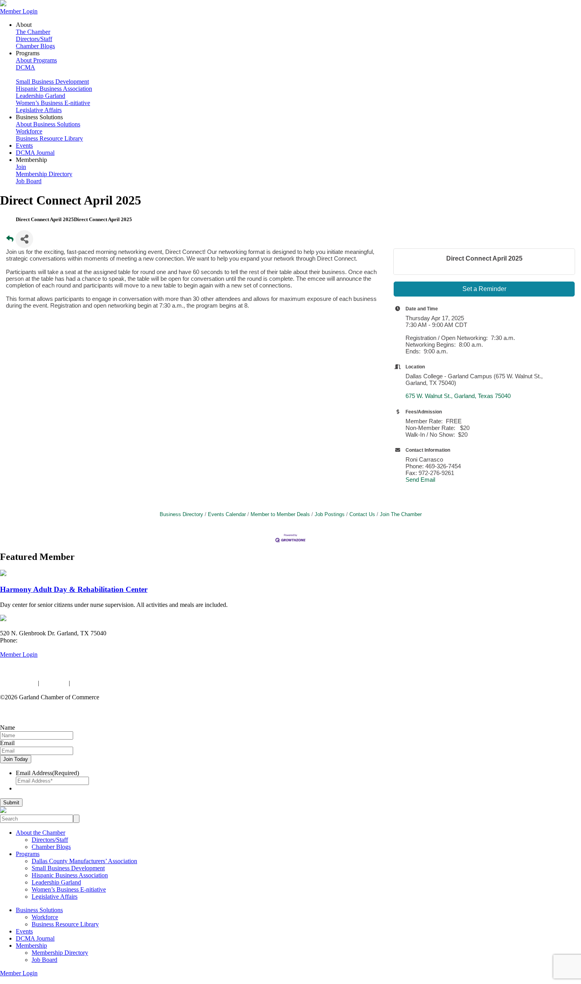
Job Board (29, 181)
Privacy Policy (18, 683)
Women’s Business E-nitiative (53, 103)
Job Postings (330, 514)
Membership (31, 945)
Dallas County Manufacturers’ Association (84, 861)
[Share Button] (24, 239)
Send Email (420, 479)
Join (21, 166)
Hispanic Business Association (54, 88)
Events (24, 145)
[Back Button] (9, 241)
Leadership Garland (40, 95)
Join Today (15, 759)
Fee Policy (54, 683)
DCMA (25, 67)
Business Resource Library (49, 138)
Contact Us (362, 514)
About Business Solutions (48, 124)
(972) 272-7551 (38, 640)
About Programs (36, 60)
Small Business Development (52, 81)
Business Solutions (39, 910)
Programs (28, 854)
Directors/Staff (34, 39)
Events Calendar (227, 514)
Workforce (29, 131)
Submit (11, 803)
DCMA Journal (35, 152)
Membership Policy (96, 683)
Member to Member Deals (280, 514)
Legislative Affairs (39, 110)
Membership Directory (44, 174)
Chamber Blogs (35, 46)
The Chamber (33, 31)
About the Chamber (40, 832)
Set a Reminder (484, 288)
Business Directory (181, 514)
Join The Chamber (401, 514)
